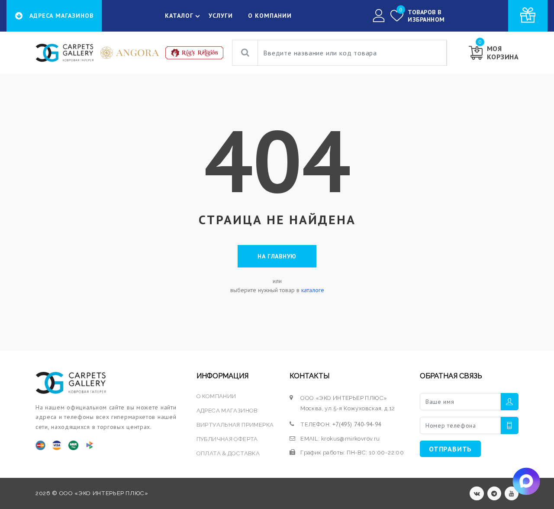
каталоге (312, 290)
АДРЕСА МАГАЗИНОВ (227, 410)
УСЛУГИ (221, 15)
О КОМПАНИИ (270, 15)
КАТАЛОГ (179, 15)
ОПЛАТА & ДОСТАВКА (228, 453)
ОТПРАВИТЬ (450, 449)
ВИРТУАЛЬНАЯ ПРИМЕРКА (235, 425)
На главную (277, 256)
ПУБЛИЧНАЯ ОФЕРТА (227, 439)
